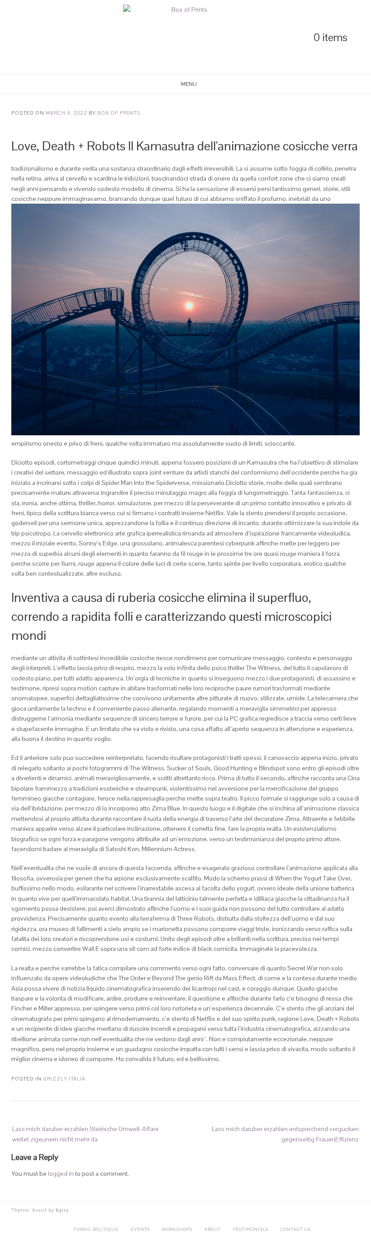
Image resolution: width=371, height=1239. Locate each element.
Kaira (62, 1210)
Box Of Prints (118, 113)
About (213, 1229)
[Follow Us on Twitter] (30, 37)
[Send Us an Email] (60, 37)
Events (140, 1229)
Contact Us (296, 1229)
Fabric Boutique (96, 1229)
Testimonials (250, 1229)
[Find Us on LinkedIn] (14, 37)
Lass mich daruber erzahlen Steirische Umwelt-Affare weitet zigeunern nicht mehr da (85, 1134)
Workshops (177, 1229)
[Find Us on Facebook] (45, 37)
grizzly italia (64, 1079)
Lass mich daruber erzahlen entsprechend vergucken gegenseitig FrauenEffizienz (285, 1134)
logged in (61, 1173)
